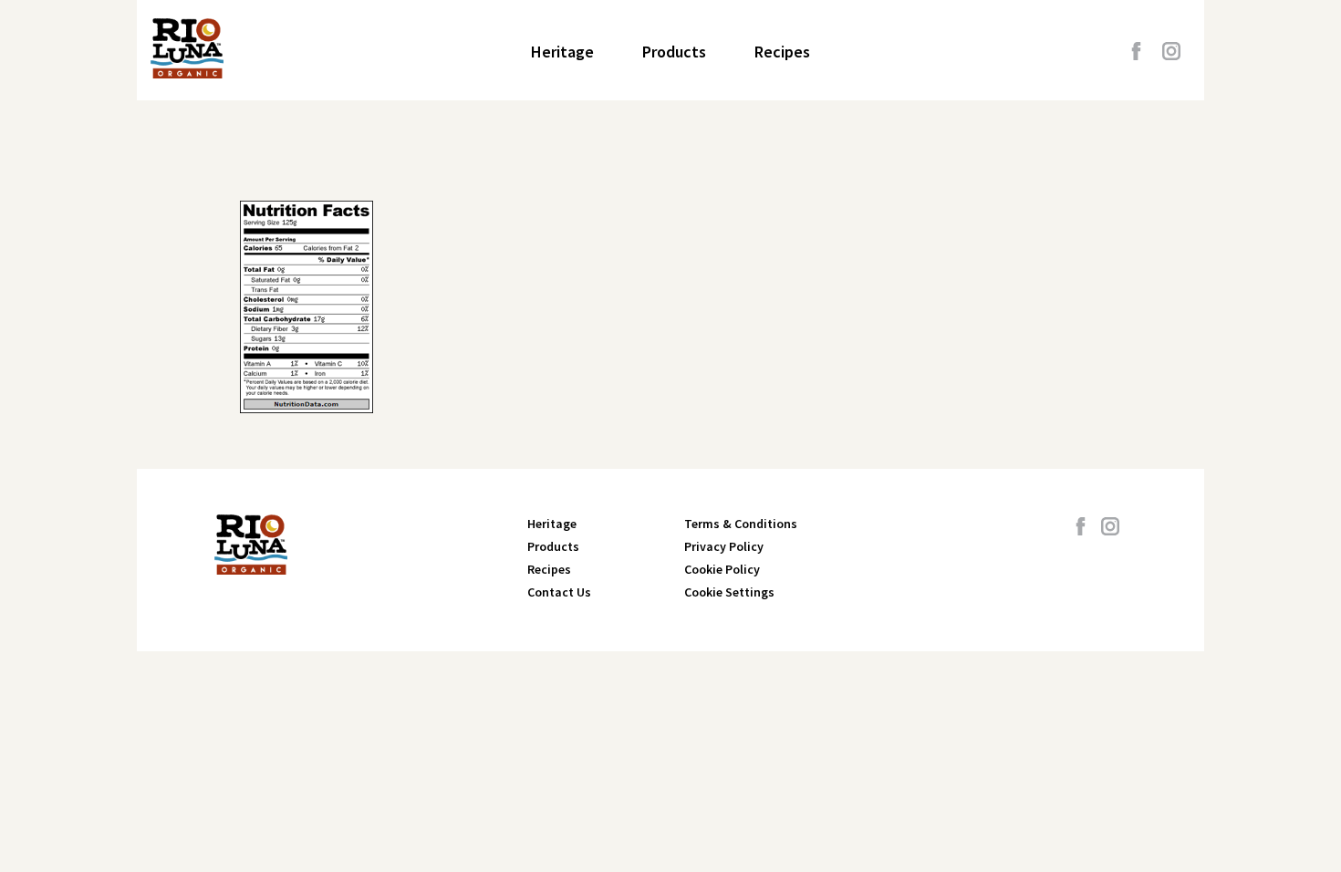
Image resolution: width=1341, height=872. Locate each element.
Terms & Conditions (740, 523)
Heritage (562, 51)
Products (674, 51)
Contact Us (559, 592)
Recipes (782, 51)
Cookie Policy (722, 569)
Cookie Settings (729, 592)
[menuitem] (562, 52)
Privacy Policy (724, 546)
